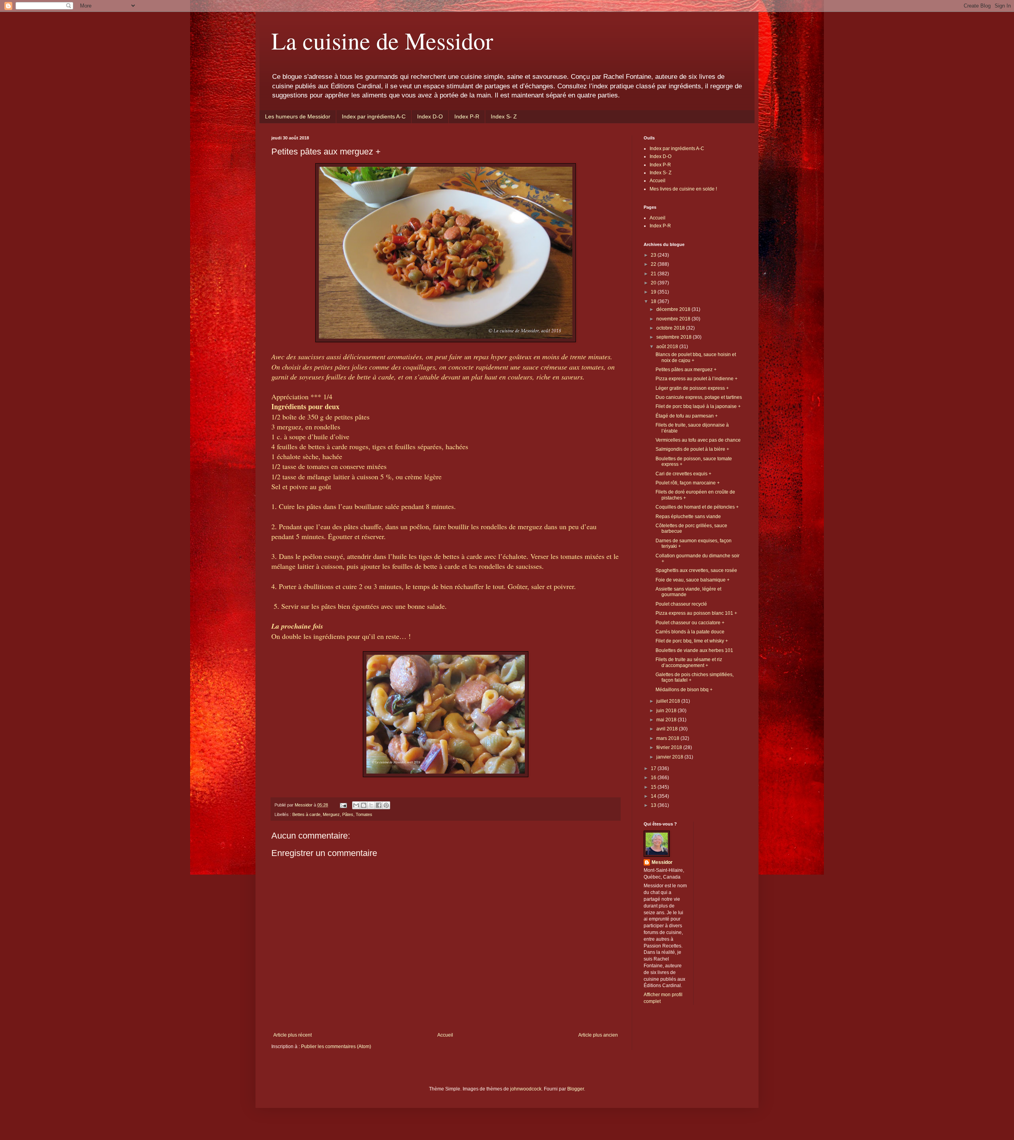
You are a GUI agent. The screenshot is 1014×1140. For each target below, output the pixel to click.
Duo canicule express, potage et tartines (699, 397)
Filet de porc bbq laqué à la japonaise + (698, 406)
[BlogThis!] (364, 805)
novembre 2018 (674, 319)
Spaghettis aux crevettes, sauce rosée (696, 570)
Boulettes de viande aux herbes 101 (694, 650)
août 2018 (667, 346)
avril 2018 (667, 729)
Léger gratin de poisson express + (692, 388)
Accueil (445, 1035)
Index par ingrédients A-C (374, 116)
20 (654, 283)
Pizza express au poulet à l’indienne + (697, 378)
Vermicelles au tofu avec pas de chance (698, 440)
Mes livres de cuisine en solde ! (683, 189)
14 (654, 796)
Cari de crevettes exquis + (683, 474)
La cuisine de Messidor (382, 40)
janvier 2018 (670, 757)
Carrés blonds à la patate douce (690, 632)
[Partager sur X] (371, 805)
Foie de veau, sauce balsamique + (693, 580)
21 (654, 273)
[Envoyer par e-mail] (356, 805)
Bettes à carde (306, 814)
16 (654, 777)
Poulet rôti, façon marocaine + (688, 483)
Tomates (364, 814)
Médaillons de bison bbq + (684, 689)
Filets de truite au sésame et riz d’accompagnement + (689, 662)
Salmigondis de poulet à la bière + (692, 449)
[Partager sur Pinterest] (386, 805)
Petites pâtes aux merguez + (686, 369)
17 (654, 768)
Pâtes (347, 814)
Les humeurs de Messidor (297, 116)
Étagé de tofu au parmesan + (687, 416)
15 (654, 787)
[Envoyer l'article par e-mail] (343, 805)
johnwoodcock (525, 1089)
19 (654, 292)
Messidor (662, 862)
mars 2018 (668, 738)
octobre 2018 (671, 328)
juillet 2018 (668, 701)
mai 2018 (667, 720)
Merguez (331, 814)
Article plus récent (292, 1035)
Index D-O (430, 116)
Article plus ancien (598, 1035)
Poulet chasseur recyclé (681, 604)
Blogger (575, 1089)
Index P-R (466, 116)
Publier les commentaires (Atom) (336, 1046)
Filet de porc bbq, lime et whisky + (692, 641)
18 (654, 301)
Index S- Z (504, 116)
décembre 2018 (674, 309)
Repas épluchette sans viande (688, 516)
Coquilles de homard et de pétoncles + (697, 507)
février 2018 (669, 747)
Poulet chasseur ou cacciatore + (690, 622)
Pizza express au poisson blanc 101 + (696, 613)
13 (654, 805)
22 (654, 264)
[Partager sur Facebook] (379, 805)
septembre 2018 (674, 337)
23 (654, 255)
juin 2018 (667, 710)
